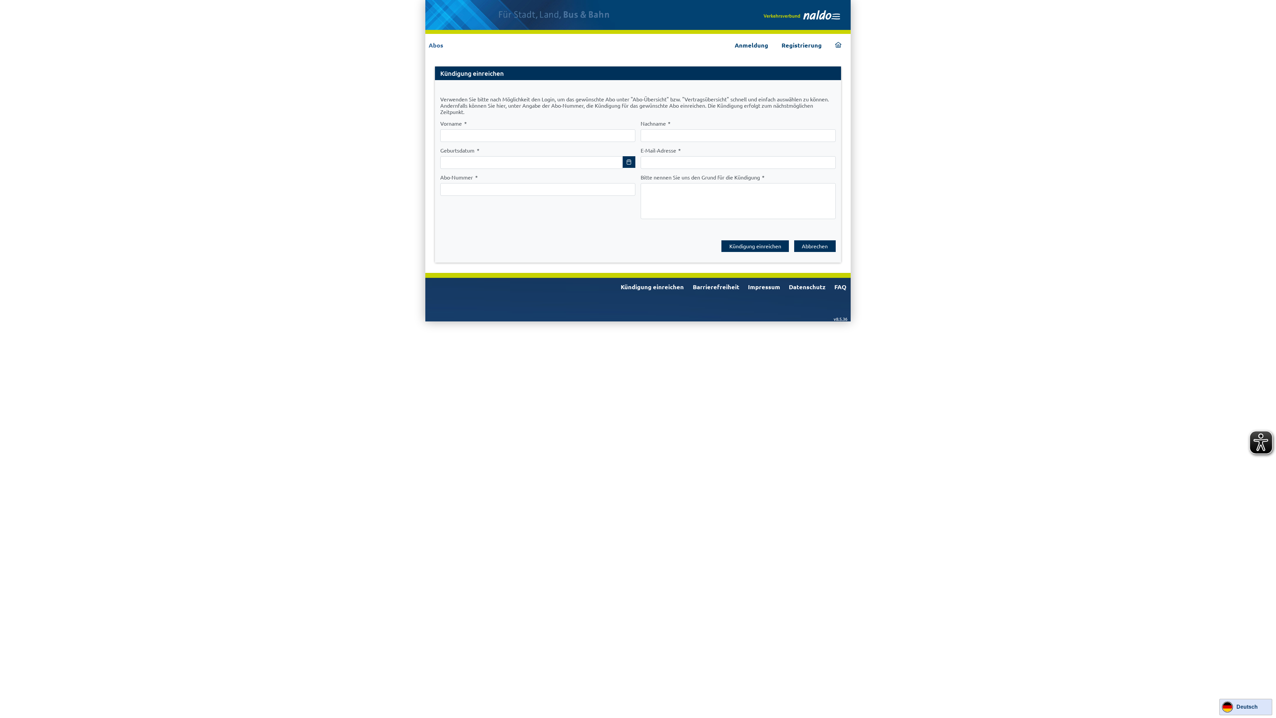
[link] (802, 15)
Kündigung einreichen (652, 287)
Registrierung (802, 45)
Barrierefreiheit (716, 287)
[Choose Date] (629, 162)
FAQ (840, 287)
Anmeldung (751, 45)
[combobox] (531, 162)
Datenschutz (807, 287)
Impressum (764, 287)
